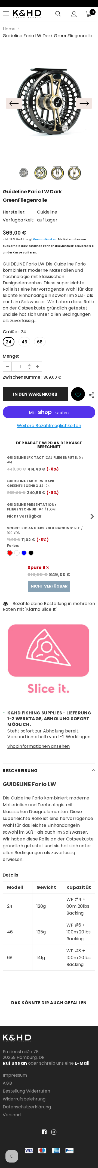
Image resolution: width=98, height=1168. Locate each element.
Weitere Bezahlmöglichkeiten (49, 425)
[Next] (84, 103)
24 (8, 342)
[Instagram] (53, 1132)
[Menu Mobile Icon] (6, 14)
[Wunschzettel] (78, 394)
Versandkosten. (45, 239)
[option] (49, 103)
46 (24, 342)
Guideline (47, 212)
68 (39, 342)
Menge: (11, 356)
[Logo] (27, 14)
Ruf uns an (15, 1063)
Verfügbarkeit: (18, 220)
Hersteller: (14, 212)
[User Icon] (74, 14)
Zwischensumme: (22, 377)
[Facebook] (43, 1132)
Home (9, 29)
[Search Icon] (58, 14)
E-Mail (82, 1063)
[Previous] (14, 103)
